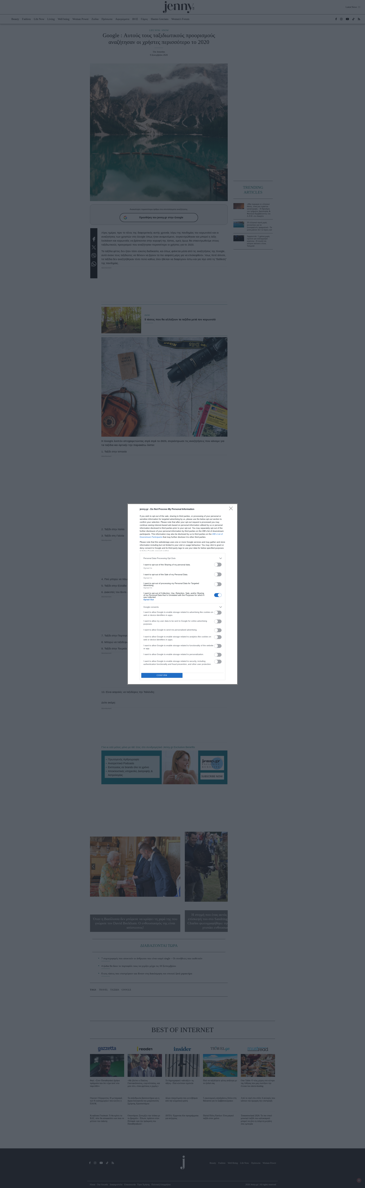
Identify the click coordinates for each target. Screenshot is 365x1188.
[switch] (218, 564)
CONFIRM (162, 675)
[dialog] (182, 594)
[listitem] (182, 558)
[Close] (232, 509)
